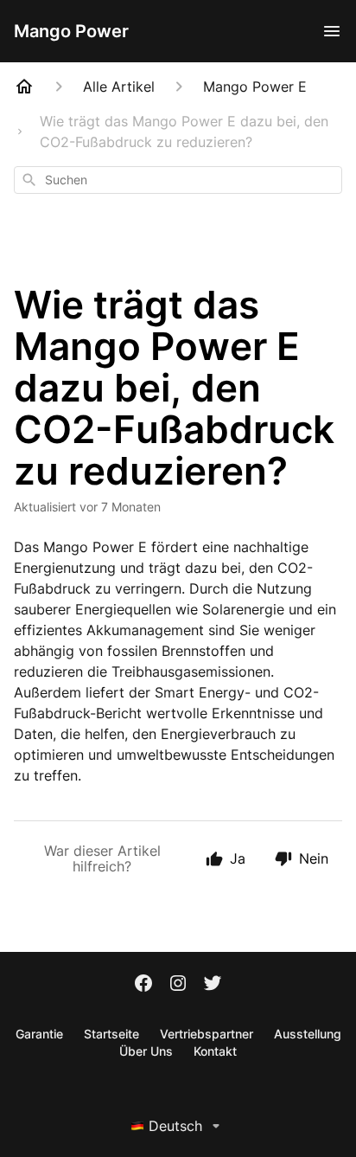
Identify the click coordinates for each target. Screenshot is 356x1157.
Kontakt (215, 1051)
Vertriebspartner (206, 1033)
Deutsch (175, 1126)
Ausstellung (307, 1033)
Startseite (111, 1033)
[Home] (24, 86)
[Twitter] (212, 985)
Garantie (39, 1033)
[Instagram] (178, 985)
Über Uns (146, 1051)
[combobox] (178, 180)
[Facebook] (143, 985)
